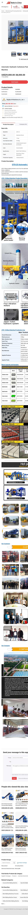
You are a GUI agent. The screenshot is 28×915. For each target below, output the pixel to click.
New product (4, 865)
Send (14, 778)
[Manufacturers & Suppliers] (14, 2)
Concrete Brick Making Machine (10, 883)
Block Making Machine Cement (10, 897)
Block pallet (17, 868)
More (2, 903)
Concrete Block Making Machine (10, 890)
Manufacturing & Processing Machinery (13, 11)
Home (2, 11)
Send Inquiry (14, 82)
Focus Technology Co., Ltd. (18, 909)
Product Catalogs (22, 862)
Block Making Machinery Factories (11, 893)
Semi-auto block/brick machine (8, 868)
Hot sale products (19, 865)
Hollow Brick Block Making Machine (11, 901)
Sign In (3, 117)
